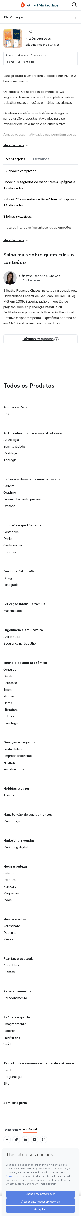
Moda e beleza (15, 866)
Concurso (9, 669)
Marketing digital (15, 847)
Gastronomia (12, 545)
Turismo (9, 795)
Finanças (9, 762)
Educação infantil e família (24, 604)
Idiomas (9, 696)
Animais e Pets (15, 407)
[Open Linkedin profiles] (25, 1139)
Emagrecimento (14, 1024)
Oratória (9, 506)
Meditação (11, 453)
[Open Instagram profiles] (43, 1139)
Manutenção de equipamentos (27, 814)
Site (6, 1083)
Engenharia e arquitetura (23, 630)
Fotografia (10, 585)
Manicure (9, 886)
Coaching (9, 492)
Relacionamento (15, 998)
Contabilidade (13, 749)
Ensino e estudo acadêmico (25, 662)
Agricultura (11, 965)
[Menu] (6, 5)
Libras (7, 703)
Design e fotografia (19, 571)
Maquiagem (11, 893)
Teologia (9, 460)
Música (8, 939)
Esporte (9, 1030)
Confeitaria (11, 532)
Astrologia (11, 440)
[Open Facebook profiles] (7, 1139)
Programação (12, 1077)
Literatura (10, 709)
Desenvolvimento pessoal (22, 499)
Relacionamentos (17, 991)
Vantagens (15, 159)
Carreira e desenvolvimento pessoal (32, 479)
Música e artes (15, 919)
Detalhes (41, 159)
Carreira (8, 486)
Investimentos (13, 769)
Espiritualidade (14, 446)
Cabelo (8, 873)
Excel (7, 1070)
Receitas (9, 552)
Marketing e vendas (19, 840)
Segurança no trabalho (19, 643)
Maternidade (12, 611)
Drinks (7, 538)
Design (8, 578)
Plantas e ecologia (18, 958)
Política (8, 716)
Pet (6, 414)
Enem (7, 689)
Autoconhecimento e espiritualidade (32, 433)
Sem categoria (15, 1103)
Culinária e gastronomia (22, 525)
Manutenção (12, 821)
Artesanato (11, 926)
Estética (9, 880)
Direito (8, 676)
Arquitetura (11, 637)
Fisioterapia (11, 1037)
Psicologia (10, 723)
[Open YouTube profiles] (34, 1139)
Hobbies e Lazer (16, 788)
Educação (10, 683)
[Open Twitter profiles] (16, 1139)
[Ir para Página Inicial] (39, 5)
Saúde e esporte (16, 1017)
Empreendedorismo (17, 756)
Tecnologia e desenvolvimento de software (38, 1063)
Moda (7, 900)
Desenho (9, 932)
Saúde (7, 1044)
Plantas (9, 972)
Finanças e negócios (19, 742)
